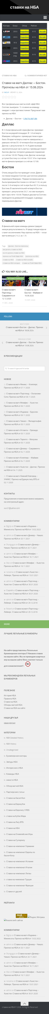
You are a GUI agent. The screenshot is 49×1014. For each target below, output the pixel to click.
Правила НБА (10, 699)
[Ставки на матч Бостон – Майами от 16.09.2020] (36, 281)
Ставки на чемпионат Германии (20, 846)
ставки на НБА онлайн (24, 260)
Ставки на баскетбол (15, 798)
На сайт (43, 31)
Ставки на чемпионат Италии (19, 867)
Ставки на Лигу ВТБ (15, 822)
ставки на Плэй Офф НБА (31, 263)
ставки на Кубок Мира (16, 816)
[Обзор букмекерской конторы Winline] (6, 54)
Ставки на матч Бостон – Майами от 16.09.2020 (34, 293)
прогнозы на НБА (31, 256)
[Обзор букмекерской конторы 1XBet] (6, 37)
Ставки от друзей (14, 891)
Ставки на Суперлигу (15, 840)
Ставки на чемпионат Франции (19, 885)
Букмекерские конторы (16, 756)
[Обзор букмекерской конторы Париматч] (6, 43)
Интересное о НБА (14, 768)
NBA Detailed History (14, 738)
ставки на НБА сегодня (11, 263)
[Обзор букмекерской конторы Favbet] (6, 61)
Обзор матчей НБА (14, 786)
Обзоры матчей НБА (13, 705)
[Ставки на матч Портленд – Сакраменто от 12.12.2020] (13, 281)
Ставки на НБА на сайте (14, 708)
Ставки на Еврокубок (15, 804)
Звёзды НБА (12, 762)
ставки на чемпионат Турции (18, 879)
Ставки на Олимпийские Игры (19, 834)
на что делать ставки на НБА (13, 253)
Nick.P (6, 92)
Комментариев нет (37, 76)
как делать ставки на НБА (12, 249)
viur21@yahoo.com (12, 508)
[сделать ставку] (24, 215)
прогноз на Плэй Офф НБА (13, 256)
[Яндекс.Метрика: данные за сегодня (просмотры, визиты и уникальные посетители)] (36, 917)
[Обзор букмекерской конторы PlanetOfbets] (6, 48)
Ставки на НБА (9, 76)
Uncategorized (12, 750)
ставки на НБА (24, 7)
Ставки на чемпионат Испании (19, 861)
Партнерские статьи (15, 792)
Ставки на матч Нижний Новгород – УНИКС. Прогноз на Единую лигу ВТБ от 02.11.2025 (21, 479)
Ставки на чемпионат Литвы (18, 873)
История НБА (10, 695)
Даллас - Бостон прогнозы (18, 246)
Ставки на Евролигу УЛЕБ (18, 810)
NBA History (11, 744)
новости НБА (12, 780)
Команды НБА (12, 774)
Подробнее (24, 31)
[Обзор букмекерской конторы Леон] (6, 31)
